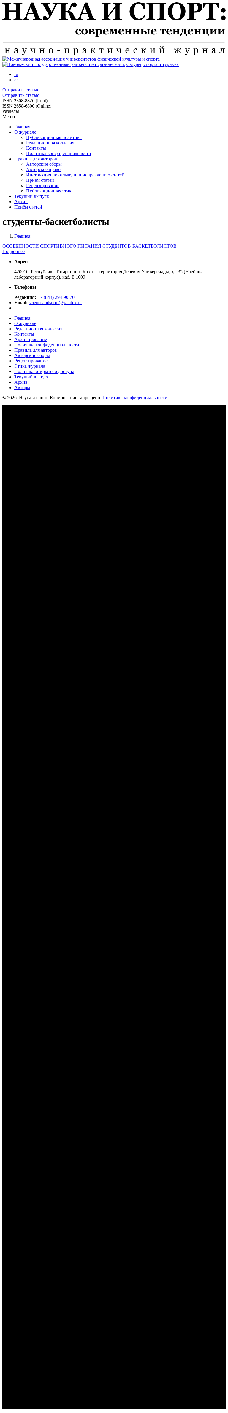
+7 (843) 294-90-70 (56, 297)
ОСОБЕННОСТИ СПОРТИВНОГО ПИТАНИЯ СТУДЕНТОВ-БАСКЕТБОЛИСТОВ (89, 246)
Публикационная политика (54, 137)
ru (16, 74)
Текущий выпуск (31, 196)
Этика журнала (29, 366)
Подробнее (13, 251)
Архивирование (30, 339)
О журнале (25, 132)
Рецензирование (42, 185)
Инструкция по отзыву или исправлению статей (75, 174)
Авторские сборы (44, 164)
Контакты (36, 148)
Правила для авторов (35, 158)
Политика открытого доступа (44, 371)
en (16, 79)
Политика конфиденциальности (58, 153)
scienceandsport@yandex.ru (55, 302)
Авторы (22, 387)
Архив (21, 201)
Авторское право (43, 169)
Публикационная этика (50, 190)
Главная (22, 126)
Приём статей (40, 180)
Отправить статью (20, 89)
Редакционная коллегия (50, 142)
